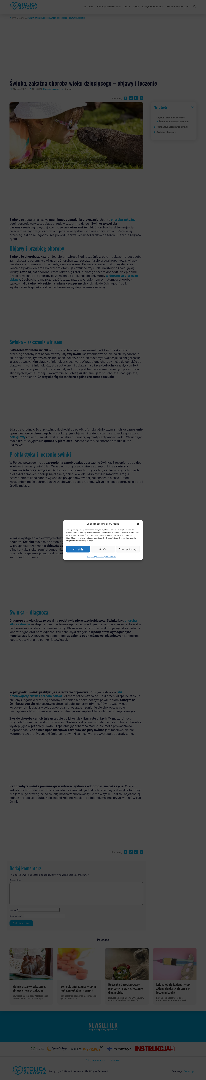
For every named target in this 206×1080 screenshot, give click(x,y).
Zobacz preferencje (128, 549)
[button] (138, 523)
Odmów (103, 549)
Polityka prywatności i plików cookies (101, 556)
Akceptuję (78, 549)
